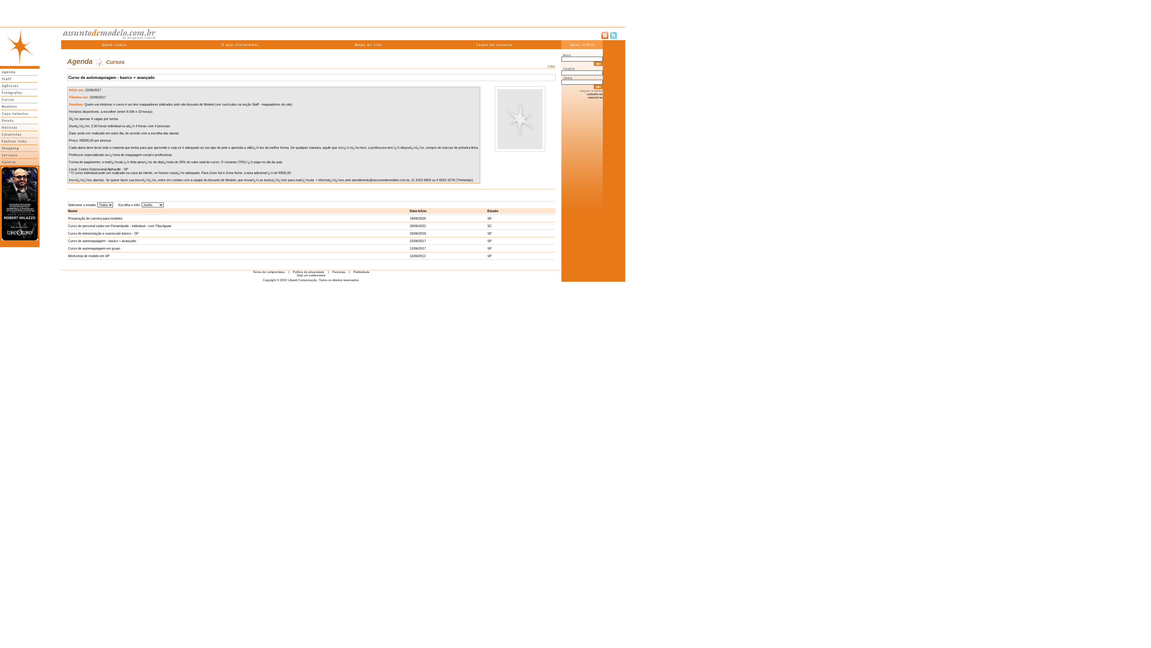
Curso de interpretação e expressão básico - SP (103, 233)
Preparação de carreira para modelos (95, 218)
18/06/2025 (418, 218)
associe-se (595, 97)
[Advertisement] (313, 13)
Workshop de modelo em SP (88, 256)
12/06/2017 (418, 248)
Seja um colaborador (311, 275)
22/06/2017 (418, 241)
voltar (551, 66)
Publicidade (361, 272)
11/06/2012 (418, 256)
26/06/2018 (418, 233)
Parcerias (338, 272)
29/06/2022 (418, 226)
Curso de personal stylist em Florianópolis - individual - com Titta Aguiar (119, 226)
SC (489, 226)
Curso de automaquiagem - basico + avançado (102, 241)
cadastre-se (595, 94)
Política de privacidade (308, 272)
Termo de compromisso (269, 272)
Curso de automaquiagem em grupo (94, 248)
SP (489, 218)
